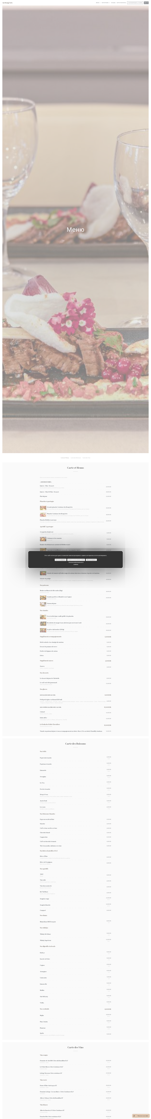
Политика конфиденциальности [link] (76, 562)
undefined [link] (76, 564)
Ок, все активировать (61, 559)
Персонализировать (91, 559)
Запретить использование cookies (76, 559)
